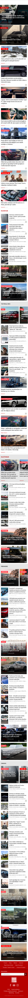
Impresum (20, 991)
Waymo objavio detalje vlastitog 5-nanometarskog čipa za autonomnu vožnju (13, 17)
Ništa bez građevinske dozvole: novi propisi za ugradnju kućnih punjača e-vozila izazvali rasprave (12, 163)
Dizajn (3, 89)
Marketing (11, 993)
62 (25, 281)
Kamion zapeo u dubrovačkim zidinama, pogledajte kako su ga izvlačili (13, 898)
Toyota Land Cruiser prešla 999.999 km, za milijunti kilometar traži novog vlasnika (17, 717)
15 (17, 322)
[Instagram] (17, 985)
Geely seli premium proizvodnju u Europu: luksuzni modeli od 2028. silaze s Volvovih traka (14, 80)
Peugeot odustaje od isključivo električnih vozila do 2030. (12, 735)
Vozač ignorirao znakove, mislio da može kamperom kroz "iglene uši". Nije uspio (18, 327)
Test (3, 309)
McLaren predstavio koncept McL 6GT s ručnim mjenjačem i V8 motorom (17, 494)
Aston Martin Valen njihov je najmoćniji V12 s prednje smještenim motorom (17, 248)
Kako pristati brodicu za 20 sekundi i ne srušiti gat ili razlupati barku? (13, 59)
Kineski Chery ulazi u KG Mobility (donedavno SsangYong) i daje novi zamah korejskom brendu (14, 648)
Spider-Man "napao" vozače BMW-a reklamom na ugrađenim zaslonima (17, 823)
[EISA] (14, 980)
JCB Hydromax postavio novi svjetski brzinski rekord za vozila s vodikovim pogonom (17, 600)
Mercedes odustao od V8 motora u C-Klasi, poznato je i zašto (13, 203)
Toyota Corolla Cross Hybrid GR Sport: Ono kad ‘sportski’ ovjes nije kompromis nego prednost (10, 314)
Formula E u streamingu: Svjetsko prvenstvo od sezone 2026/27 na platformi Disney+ (17, 590)
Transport (5, 268)
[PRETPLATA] (25, 974)
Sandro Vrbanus (5, 21)
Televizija (4, 173)
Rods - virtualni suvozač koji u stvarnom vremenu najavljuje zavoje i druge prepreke (17, 697)
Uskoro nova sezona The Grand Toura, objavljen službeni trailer (13, 184)
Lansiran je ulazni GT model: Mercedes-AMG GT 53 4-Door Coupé (17, 621)
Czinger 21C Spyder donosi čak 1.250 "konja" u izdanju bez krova (13, 538)
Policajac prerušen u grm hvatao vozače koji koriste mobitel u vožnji (16, 833)
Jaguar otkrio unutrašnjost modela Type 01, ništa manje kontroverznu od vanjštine (14, 101)
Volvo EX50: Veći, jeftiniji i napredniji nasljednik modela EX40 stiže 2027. (17, 871)
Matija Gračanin (4, 432)
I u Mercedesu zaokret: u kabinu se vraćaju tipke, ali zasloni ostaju (14, 936)
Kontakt (17, 993)
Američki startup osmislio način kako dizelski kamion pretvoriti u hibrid (13, 953)
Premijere (4, 530)
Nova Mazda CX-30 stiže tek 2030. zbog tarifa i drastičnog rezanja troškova (17, 238)
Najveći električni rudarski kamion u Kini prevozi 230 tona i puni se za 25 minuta (14, 293)
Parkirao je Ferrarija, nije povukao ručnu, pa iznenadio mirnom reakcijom (17, 677)
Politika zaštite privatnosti (10, 991)
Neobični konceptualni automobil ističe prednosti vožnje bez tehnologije (13, 752)
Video (22, 768)
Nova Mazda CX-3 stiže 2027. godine (12, 668)
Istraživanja (5, 111)
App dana (4, 418)
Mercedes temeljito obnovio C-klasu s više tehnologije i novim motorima (17, 258)
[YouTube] (14, 985)
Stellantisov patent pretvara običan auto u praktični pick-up (12, 556)
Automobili (4, 27)
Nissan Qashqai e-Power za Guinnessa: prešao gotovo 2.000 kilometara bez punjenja (17, 813)
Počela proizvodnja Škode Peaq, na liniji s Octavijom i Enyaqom (16, 687)
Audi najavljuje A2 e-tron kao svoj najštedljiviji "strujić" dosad (17, 881)
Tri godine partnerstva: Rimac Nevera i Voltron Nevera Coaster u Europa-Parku (17, 631)
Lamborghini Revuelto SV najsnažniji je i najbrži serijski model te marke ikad (17, 359)
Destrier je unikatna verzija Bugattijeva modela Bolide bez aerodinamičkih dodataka (17, 795)
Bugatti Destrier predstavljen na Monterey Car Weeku (11, 390)
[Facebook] (10, 985)
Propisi (4, 151)
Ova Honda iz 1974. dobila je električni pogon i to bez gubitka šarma (17, 853)
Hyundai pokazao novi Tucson (11, 39)
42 (25, 168)
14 (25, 617)
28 (25, 713)
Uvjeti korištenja (15, 989)
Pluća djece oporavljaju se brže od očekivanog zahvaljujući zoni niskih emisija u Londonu (12, 142)
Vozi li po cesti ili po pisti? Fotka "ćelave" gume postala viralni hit (17, 216)
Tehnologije (4, 7)
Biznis (3, 437)
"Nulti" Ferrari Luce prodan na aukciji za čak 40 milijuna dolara (13, 409)
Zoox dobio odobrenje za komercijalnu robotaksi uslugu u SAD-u (17, 843)
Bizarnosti (5, 768)
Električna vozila (7, 286)
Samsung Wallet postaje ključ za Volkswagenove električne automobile (17, 337)
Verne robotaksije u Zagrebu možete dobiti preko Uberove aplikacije (12, 275)
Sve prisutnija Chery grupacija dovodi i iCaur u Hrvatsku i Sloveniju (13, 448)
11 (25, 941)
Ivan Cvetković (5, 320)
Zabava (4, 48)
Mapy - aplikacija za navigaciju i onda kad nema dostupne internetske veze (14, 429)
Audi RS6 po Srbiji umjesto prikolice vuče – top (11, 918)
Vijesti (3, 192)
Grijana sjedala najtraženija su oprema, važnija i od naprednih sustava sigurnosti (17, 707)
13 (25, 741)
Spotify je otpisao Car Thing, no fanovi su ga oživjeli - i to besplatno (18, 369)
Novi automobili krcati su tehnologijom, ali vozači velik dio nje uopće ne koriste (13, 122)
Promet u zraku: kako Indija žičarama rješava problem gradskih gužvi (16, 504)
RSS (8, 989)
